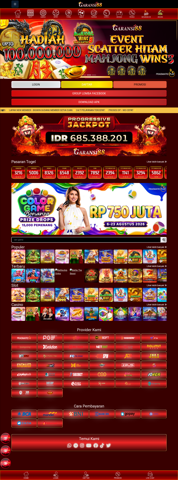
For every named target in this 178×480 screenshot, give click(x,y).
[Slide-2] (94, 75)
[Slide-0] (84, 75)
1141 (110, 172)
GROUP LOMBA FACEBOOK (89, 93)
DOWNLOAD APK (89, 102)
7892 (79, 172)
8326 (33, 172)
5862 (140, 172)
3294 (125, 172)
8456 (156, 172)
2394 (95, 172)
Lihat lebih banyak (156, 161)
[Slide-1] (89, 75)
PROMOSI (140, 84)
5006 (18, 172)
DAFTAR (87, 84)
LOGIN (36, 84)
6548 (49, 172)
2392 (64, 172)
